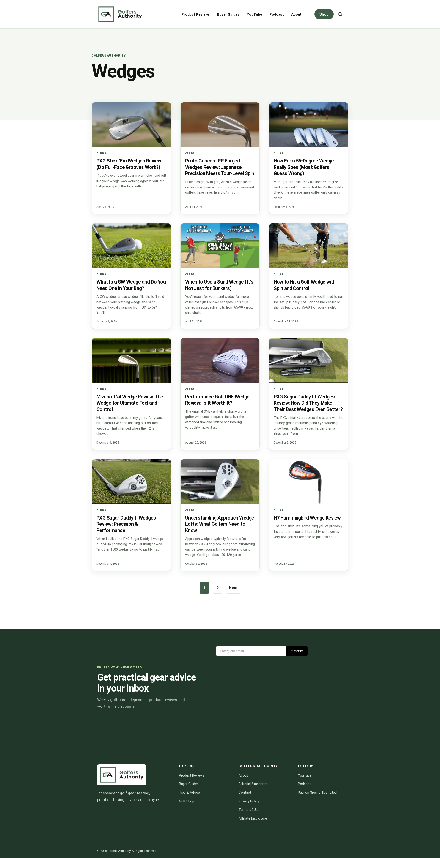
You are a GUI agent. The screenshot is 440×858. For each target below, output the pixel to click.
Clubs (101, 153)
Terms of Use (249, 810)
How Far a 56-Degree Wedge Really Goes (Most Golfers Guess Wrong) (304, 167)
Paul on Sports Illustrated (317, 792)
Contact (245, 792)
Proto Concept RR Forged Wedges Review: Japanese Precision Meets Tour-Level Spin (219, 167)
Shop (324, 14)
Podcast (277, 14)
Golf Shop (186, 801)
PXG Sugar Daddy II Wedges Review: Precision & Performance (126, 524)
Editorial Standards (253, 784)
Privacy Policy (249, 801)
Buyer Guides (228, 14)
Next (233, 587)
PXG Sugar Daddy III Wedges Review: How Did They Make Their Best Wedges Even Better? (308, 403)
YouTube (254, 14)
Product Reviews (196, 14)
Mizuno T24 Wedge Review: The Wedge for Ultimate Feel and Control (129, 403)
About (296, 14)
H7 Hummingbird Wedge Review (307, 518)
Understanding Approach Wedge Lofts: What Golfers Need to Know (219, 524)
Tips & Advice (189, 792)
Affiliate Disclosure (253, 818)
